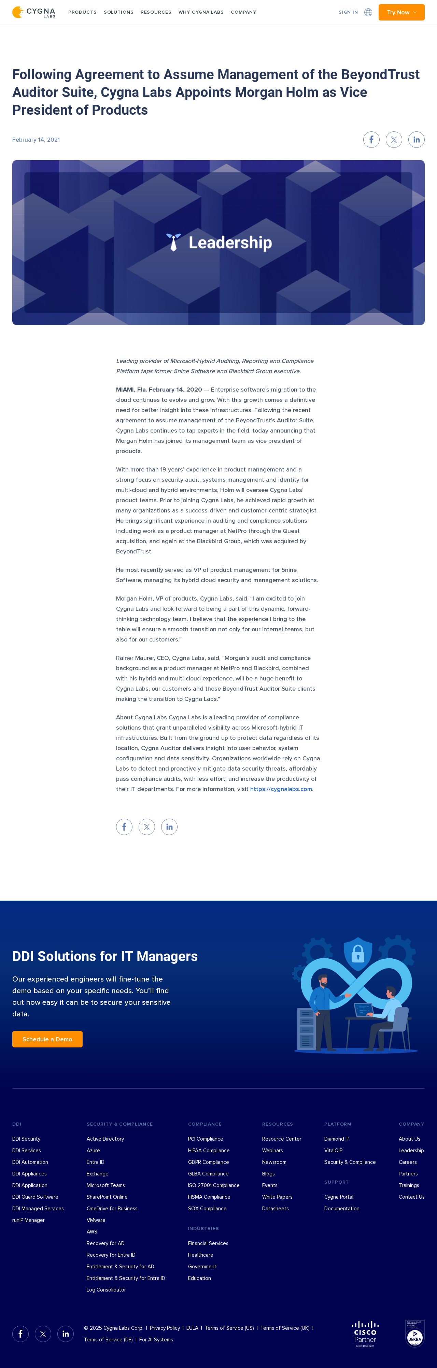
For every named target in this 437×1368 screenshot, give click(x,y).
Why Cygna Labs (201, 12)
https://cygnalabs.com (281, 789)
